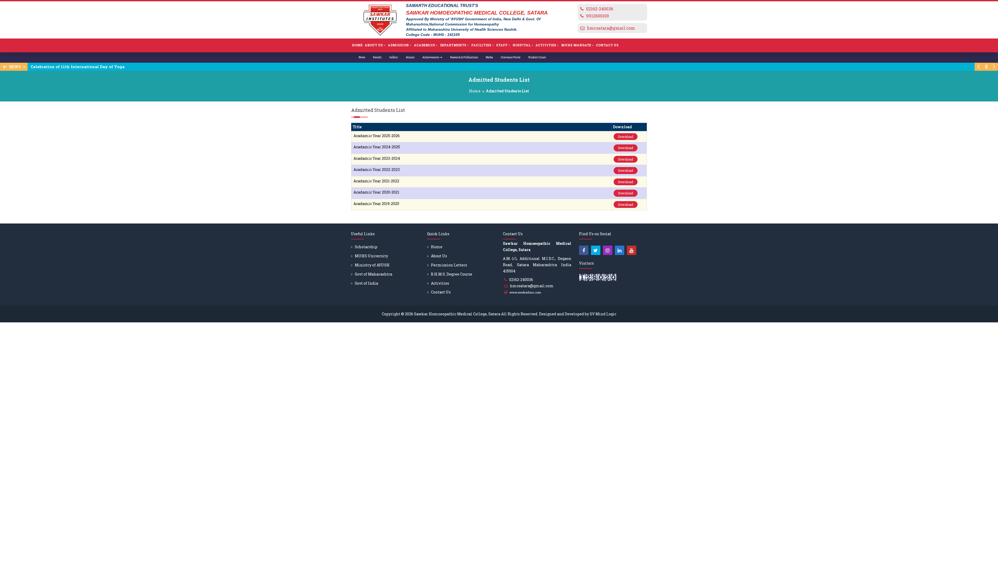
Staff (502, 45)
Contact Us (607, 45)
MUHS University (371, 255)
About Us (374, 45)
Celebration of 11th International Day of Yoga (79, 66)
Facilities (481, 45)
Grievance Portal (510, 57)
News (362, 57)
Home (357, 45)
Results (377, 57)
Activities (545, 45)
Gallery (393, 57)
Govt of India (366, 283)
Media (489, 57)
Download (625, 137)
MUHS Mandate (576, 45)
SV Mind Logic (603, 313)
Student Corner (537, 57)
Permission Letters (449, 265)
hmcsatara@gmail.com (611, 28)
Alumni (410, 57)
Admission (398, 45)
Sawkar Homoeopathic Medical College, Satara (457, 313)
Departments (453, 45)
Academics (424, 45)
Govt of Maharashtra (373, 274)
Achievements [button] (431, 57)
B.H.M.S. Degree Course (451, 274)
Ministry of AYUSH (372, 265)
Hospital (521, 45)
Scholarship (366, 246)
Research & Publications (464, 57)
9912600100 (597, 15)
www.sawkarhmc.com (525, 292)
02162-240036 (599, 8)
